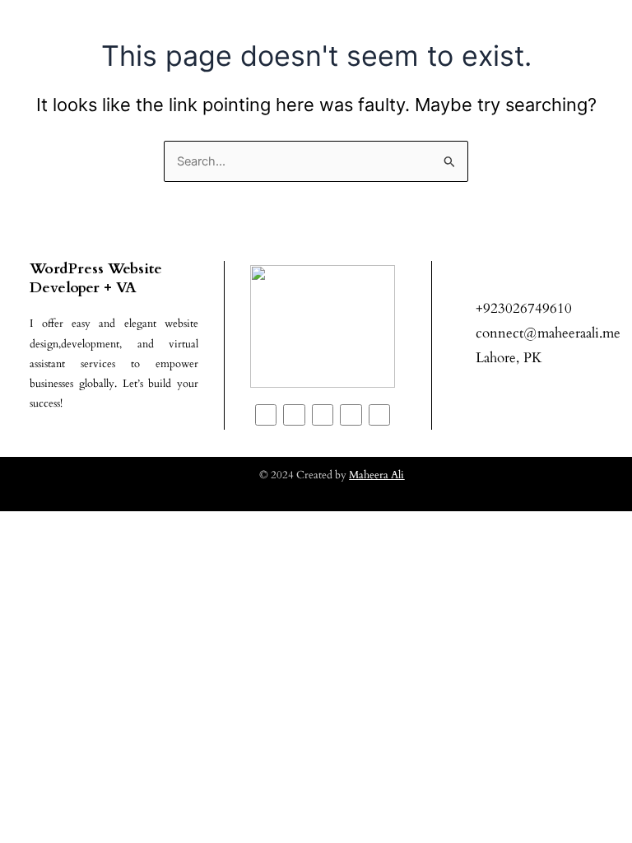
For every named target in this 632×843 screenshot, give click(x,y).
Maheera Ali (376, 475)
